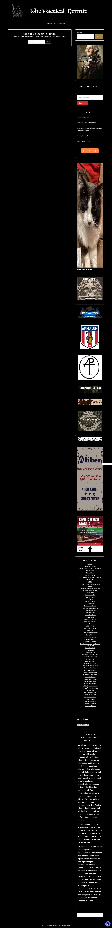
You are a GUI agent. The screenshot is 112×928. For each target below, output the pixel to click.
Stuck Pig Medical (90, 626)
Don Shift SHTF (90, 601)
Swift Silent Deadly (90, 628)
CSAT (90, 582)
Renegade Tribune (90, 706)
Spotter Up (90, 630)
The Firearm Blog (90, 595)
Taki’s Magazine (90, 652)
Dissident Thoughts (90, 701)
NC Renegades (90, 604)
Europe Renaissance (90, 661)
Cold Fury (90, 599)
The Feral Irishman (90, 610)
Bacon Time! (90, 635)
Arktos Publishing (90, 677)
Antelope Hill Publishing (90, 679)
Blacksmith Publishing (90, 674)
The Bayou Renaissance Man (90, 608)
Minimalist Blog (57, 925)
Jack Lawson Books (90, 639)
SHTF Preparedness (90, 637)
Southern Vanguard (90, 695)
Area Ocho (90, 564)
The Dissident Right (90, 668)
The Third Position (90, 703)
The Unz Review (90, 699)
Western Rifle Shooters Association (90, 568)
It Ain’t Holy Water (90, 615)
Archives (82, 719)
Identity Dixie (90, 690)
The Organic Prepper (90, 641)
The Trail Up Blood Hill (90, 657)
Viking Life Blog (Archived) (90, 688)
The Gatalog (90, 650)
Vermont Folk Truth (90, 663)
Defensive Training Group (90, 654)
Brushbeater (90, 571)
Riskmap (90, 624)
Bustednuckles (90, 613)
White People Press (90, 681)
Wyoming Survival (90, 579)
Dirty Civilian (90, 573)
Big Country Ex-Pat (90, 606)
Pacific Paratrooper (90, 619)
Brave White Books (90, 670)
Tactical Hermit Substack (56, 24)
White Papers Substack (90, 686)
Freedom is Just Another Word (90, 588)
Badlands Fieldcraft (90, 621)
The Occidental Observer (90, 666)
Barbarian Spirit (90, 575)
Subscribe (82, 103)
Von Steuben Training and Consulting (90, 577)
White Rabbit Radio (90, 683)
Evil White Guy (90, 617)
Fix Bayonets (90, 592)
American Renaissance (90, 672)
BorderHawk (90, 597)
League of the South (90, 697)
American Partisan (90, 566)
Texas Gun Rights (90, 648)
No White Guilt (90, 659)
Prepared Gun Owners (90, 590)
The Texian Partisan (90, 692)
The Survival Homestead (90, 633)
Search (79, 32)
